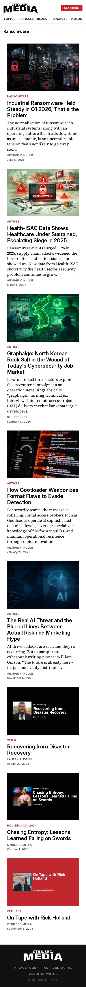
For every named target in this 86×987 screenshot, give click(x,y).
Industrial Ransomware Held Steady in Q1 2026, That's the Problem (43, 109)
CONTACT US (62, 967)
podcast (14, 911)
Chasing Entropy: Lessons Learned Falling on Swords (39, 835)
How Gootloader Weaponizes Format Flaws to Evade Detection (42, 496)
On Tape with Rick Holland (38, 917)
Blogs (42, 18)
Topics (9, 18)
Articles (26, 18)
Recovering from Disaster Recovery (38, 749)
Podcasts (59, 18)
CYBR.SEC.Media (19, 845)
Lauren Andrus (19, 759)
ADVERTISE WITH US (44, 974)
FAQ (46, 967)
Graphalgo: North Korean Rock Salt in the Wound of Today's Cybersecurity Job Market (40, 362)
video (11, 740)
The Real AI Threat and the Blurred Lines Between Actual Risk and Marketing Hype (39, 629)
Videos (76, 18)
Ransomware (17, 96)
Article (13, 221)
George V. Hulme (20, 155)
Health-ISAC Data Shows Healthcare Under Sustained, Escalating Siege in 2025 (42, 234)
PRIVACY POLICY (26, 967)
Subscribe (71, 7)
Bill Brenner (17, 417)
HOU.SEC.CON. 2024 (22, 825)
